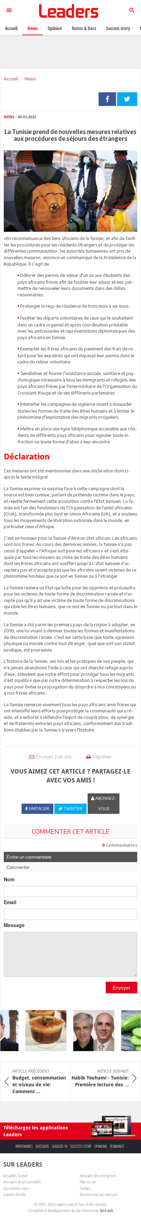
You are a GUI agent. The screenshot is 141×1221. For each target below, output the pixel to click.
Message (14, 925)
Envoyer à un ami (54, 757)
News (30, 78)
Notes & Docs (84, 28)
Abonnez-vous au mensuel (98, 1194)
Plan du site (88, 1182)
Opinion (55, 28)
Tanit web (106, 1210)
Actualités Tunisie (15, 1175)
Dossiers (42, 1146)
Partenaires (24, 1146)
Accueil (11, 78)
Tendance (117, 1146)
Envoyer (121, 987)
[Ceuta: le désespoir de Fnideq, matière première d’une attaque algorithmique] (90, 1030)
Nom (9, 879)
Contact (85, 1188)
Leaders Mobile (14, 1194)
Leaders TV (59, 1146)
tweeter (127, 99)
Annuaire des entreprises (98, 1175)
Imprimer (102, 757)
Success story (80, 1146)
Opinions (100, 1146)
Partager (107, 99)
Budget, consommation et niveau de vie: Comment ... (39, 1081)
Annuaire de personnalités (22, 1182)
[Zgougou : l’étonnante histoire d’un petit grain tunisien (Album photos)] (42, 1030)
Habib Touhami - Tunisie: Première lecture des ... (100, 1078)
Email (10, 902)
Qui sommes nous (16, 1188)
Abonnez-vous (105, 803)
